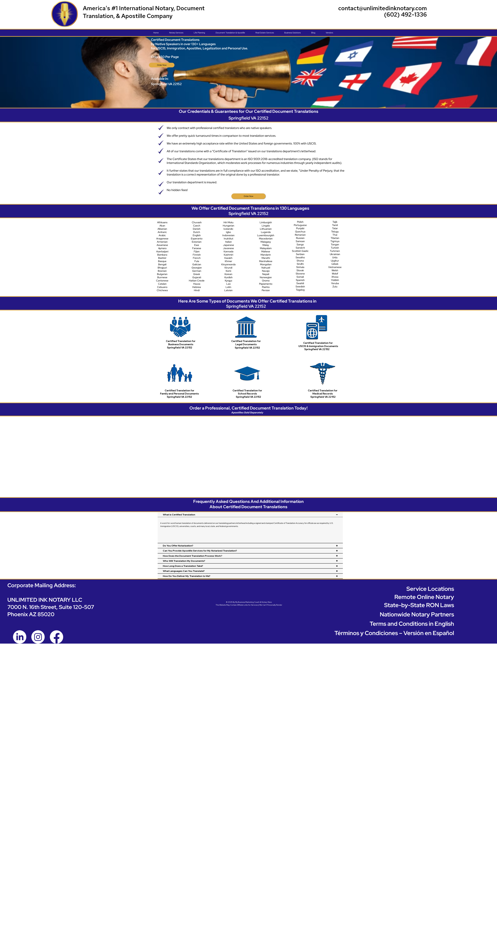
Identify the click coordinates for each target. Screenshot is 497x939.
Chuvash (197, 222)
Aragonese (162, 238)
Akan (162, 225)
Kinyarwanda (228, 264)
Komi (228, 271)
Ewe (196, 245)
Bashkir (162, 258)
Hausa (196, 283)
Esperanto (196, 238)
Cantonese (162, 280)
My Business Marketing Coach (247, 602)
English (197, 235)
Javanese (228, 248)
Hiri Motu (228, 222)
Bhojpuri (162, 267)
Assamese (162, 245)
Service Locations (430, 589)
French (197, 258)
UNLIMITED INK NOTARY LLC (44, 599)
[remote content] (249, 451)
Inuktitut (228, 238)
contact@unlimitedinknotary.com (382, 8)
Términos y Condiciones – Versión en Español (394, 633)
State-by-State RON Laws (419, 605)
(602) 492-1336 (405, 14)
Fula (196, 261)
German (196, 271)
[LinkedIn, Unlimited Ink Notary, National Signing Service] (19, 637)
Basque (162, 261)
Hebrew (196, 287)
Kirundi (228, 267)
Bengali (162, 264)
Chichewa (162, 290)
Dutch (196, 232)
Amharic (162, 232)
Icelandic (228, 228)
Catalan (162, 283)
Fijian (197, 251)
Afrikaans (162, 222)
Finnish (197, 254)
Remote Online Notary (424, 597)
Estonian (197, 241)
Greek (196, 274)
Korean (228, 274)
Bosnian (162, 271)
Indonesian (228, 235)
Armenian (162, 241)
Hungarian (228, 225)
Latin (228, 287)
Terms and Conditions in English (412, 624)
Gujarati (196, 277)
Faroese (196, 248)
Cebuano (162, 287)
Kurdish (228, 277)
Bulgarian (162, 274)
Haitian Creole (196, 280)
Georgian (197, 267)
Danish (196, 228)
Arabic (162, 235)
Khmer (228, 261)
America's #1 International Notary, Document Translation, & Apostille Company (143, 12)
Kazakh (228, 258)
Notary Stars (267, 602)
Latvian (228, 290)
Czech (196, 225)
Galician (196, 264)
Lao (228, 283)
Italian (228, 241)
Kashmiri (228, 254)
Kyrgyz (228, 280)
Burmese (162, 277)
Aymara (162, 248)
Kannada (228, 251)
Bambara (162, 254)
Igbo (228, 232)
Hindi (197, 290)
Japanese (228, 245)
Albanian (162, 228)
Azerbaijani (162, 251)
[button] (181, 33)
